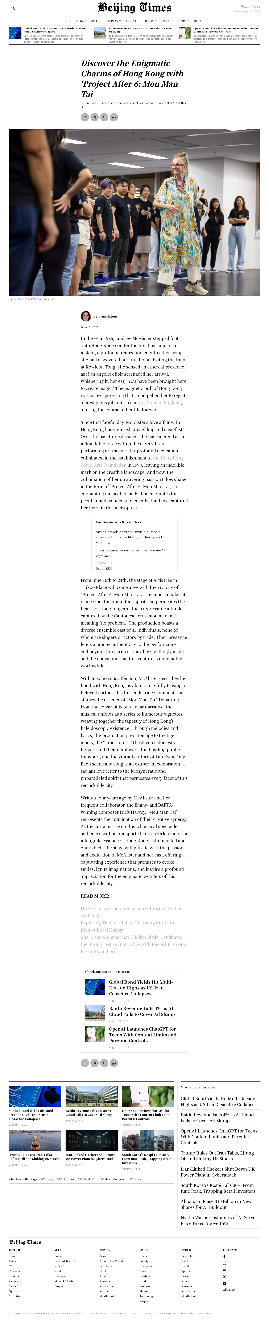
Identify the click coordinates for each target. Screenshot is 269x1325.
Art (94, 102)
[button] (13, 8)
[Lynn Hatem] (87, 316)
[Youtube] (224, 1283)
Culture (85, 102)
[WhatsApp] (114, 117)
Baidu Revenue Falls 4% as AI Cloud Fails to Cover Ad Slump (140, 30)
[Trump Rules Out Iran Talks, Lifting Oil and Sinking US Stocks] (35, 1140)
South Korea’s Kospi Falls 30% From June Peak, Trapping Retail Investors (147, 1159)
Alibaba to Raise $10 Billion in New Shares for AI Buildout (216, 1204)
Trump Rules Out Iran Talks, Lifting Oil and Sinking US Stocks (34, 1157)
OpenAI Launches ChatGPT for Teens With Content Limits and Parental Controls (225, 30)
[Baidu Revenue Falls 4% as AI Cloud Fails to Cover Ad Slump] (100, 33)
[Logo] (134, 8)
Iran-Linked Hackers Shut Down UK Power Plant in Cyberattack (91, 1157)
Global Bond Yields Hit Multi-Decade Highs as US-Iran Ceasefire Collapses (55, 30)
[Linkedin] (224, 1270)
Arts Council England (159, 402)
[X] (94, 117)
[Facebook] (85, 117)
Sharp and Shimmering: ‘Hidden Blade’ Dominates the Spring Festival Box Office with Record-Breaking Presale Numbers (133, 944)
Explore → (104, 563)
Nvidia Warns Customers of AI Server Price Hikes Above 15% (219, 1220)
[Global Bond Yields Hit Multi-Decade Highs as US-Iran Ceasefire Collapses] (15, 33)
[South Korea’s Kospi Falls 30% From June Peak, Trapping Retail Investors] (148, 1140)
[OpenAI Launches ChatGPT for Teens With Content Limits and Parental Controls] (185, 33)
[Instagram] (224, 1263)
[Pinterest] (104, 117)
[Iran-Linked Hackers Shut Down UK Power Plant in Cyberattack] (92, 1140)
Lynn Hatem (107, 316)
